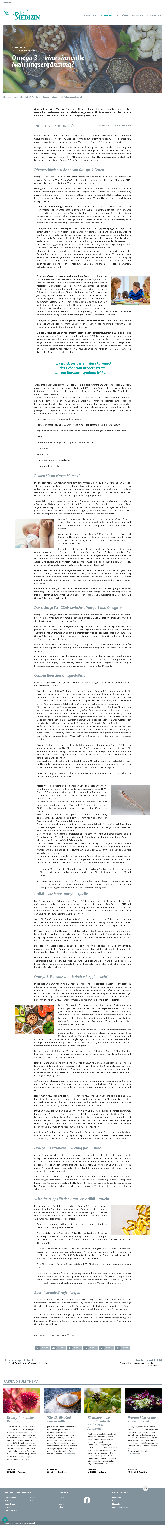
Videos (32, 1497)
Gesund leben (90, 15)
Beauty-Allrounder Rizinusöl (20, 1419)
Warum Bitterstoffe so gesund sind (142, 1419)
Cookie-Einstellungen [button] (120, 1507)
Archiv (61, 1504)
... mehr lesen (25, 1459)
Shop (61, 1507)
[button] (42, 1348)
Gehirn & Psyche (154, 15)
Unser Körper (122, 15)
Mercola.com (73, 1335)
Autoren (62, 1501)
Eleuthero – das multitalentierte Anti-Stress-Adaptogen (99, 1423)
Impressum (116, 1497)
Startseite (7, 3)
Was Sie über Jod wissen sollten (59, 1419)
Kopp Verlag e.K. (15, 1523)
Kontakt (62, 1497)
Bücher (32, 1501)
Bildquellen (116, 1504)
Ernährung (137, 15)
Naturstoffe (106, 15)
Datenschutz (117, 1501)
